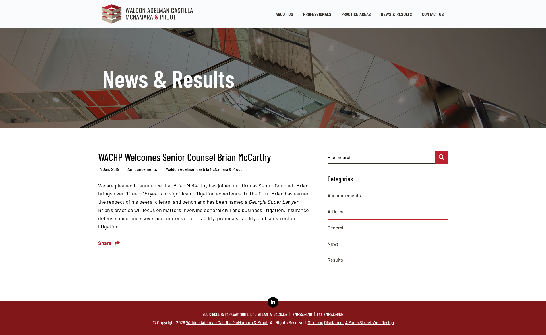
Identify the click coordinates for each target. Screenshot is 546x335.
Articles (335, 211)
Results (335, 259)
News (333, 243)
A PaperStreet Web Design (369, 322)
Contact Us (433, 14)
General (335, 227)
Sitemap (315, 322)
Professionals (317, 14)
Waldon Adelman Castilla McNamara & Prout (204, 169)
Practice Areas (356, 14)
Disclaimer (334, 322)
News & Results (396, 14)
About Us (284, 14)
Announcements (142, 169)
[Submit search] (441, 157)
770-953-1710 (302, 314)
